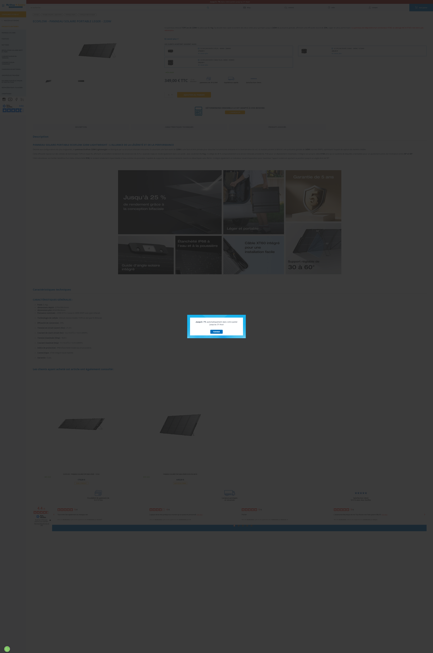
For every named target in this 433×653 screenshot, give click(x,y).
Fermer (216, 332)
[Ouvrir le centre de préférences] (7, 649)
